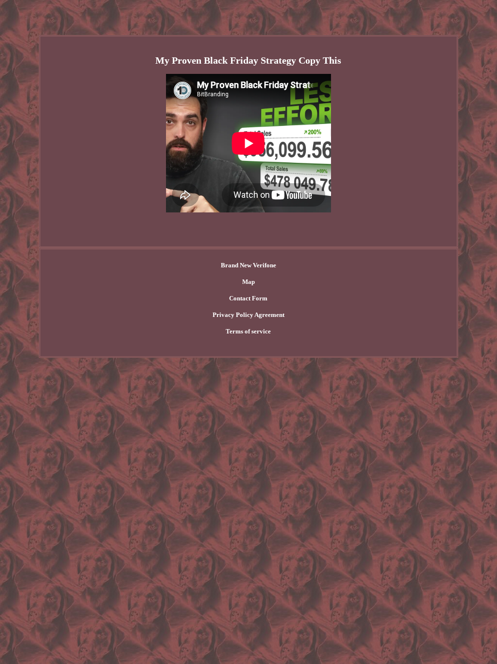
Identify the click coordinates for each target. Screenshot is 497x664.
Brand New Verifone (248, 265)
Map (248, 281)
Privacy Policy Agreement (248, 314)
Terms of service (248, 331)
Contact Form (248, 298)
